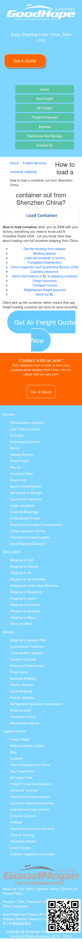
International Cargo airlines (29, 809)
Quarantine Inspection (26, 499)
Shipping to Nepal (23, 617)
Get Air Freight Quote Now (44, 331)
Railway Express (22, 454)
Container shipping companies (32, 803)
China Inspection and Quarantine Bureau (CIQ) (45, 267)
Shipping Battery (14, 919)
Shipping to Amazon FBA (28, 640)
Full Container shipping (26, 422)
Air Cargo (17, 435)
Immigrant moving (23, 716)
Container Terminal (24, 790)
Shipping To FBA (41, 919)
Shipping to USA (21, 560)
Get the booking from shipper (45, 248)
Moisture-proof (20, 710)
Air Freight (44, 108)
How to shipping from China (30, 764)
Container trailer (21, 473)
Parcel (14, 448)
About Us (9, 888)
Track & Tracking (22, 835)
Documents (18, 480)
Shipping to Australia (25, 604)
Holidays (16, 822)
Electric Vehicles (21, 684)
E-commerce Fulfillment (27, 646)
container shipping (23, 171)
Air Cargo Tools (21, 777)
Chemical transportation (27, 665)
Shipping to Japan (23, 598)
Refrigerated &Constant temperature (36, 703)
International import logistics (30, 537)
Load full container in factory (44, 258)
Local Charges (20, 847)
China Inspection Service (28, 531)
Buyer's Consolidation (25, 486)
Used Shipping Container (28, 543)
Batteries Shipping (23, 678)
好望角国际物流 (20, 923)
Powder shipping (22, 697)
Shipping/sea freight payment (45, 289)
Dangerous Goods (23, 659)
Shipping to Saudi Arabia (28, 579)
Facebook (34, 901)
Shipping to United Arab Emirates (34, 585)
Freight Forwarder (45, 117)
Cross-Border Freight (25, 518)
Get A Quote (24, 60)
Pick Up (15, 467)
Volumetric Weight (23, 841)
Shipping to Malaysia (25, 611)
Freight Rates (20, 739)
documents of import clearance (32, 828)
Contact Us (45, 145)
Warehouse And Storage (44, 136)
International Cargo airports (30, 796)
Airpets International (24, 723)
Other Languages (15, 906)
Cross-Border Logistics (26, 653)
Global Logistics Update (27, 745)
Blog (13, 752)
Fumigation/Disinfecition (45, 262)
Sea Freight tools (22, 771)
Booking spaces (44, 253)
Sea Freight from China (19, 914)
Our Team (26, 888)
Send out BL (45, 294)
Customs (16, 758)
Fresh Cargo (19, 672)
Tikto (20, 901)
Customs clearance (45, 271)
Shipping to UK (20, 572)
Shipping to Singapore (26, 592)
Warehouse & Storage (26, 492)
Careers (42, 888)
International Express (25, 441)
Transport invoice (44, 285)
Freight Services (34, 163)
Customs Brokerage (24, 511)
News (54, 888)
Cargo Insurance (45, 280)
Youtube (9, 901)
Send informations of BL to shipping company (44, 276)
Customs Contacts (23, 815)
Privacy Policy (13, 893)
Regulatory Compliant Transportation (36, 524)
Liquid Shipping (21, 691)
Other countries (21, 623)
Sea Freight (44, 98)
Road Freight (19, 460)
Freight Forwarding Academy (31, 784)
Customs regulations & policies (32, 854)
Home (44, 89)
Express (45, 126)
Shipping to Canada (24, 566)
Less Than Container (25, 429)
